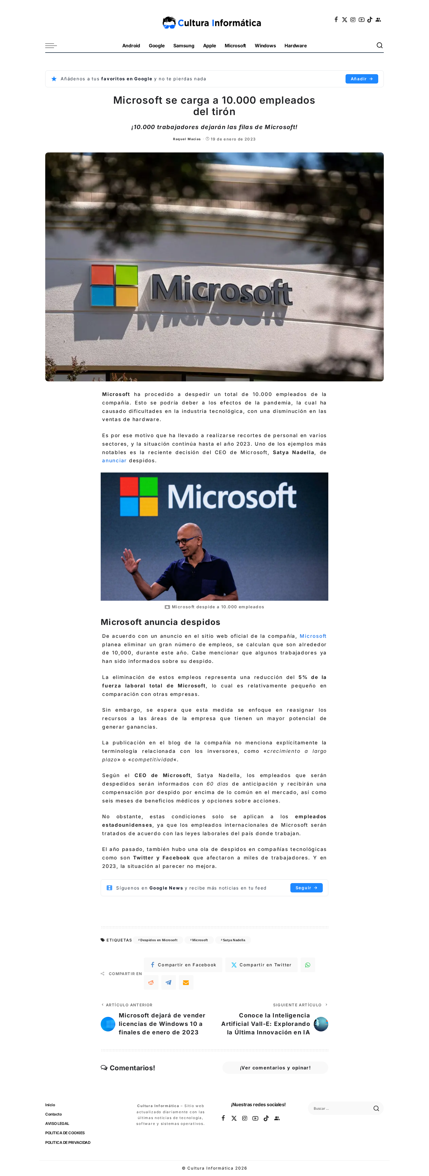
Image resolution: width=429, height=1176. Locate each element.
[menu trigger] (54, 45)
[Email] (186, 982)
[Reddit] (151, 982)
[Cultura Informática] (214, 19)
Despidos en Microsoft (158, 940)
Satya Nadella (234, 940)
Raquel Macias (187, 139)
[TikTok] (370, 19)
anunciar (115, 460)
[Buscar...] (380, 45)
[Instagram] (353, 19)
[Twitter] (345, 19)
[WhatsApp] (308, 965)
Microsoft (313, 636)
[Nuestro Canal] (378, 19)
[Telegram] (168, 982)
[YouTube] (362, 19)
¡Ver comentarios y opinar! (275, 1068)
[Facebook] (336, 19)
